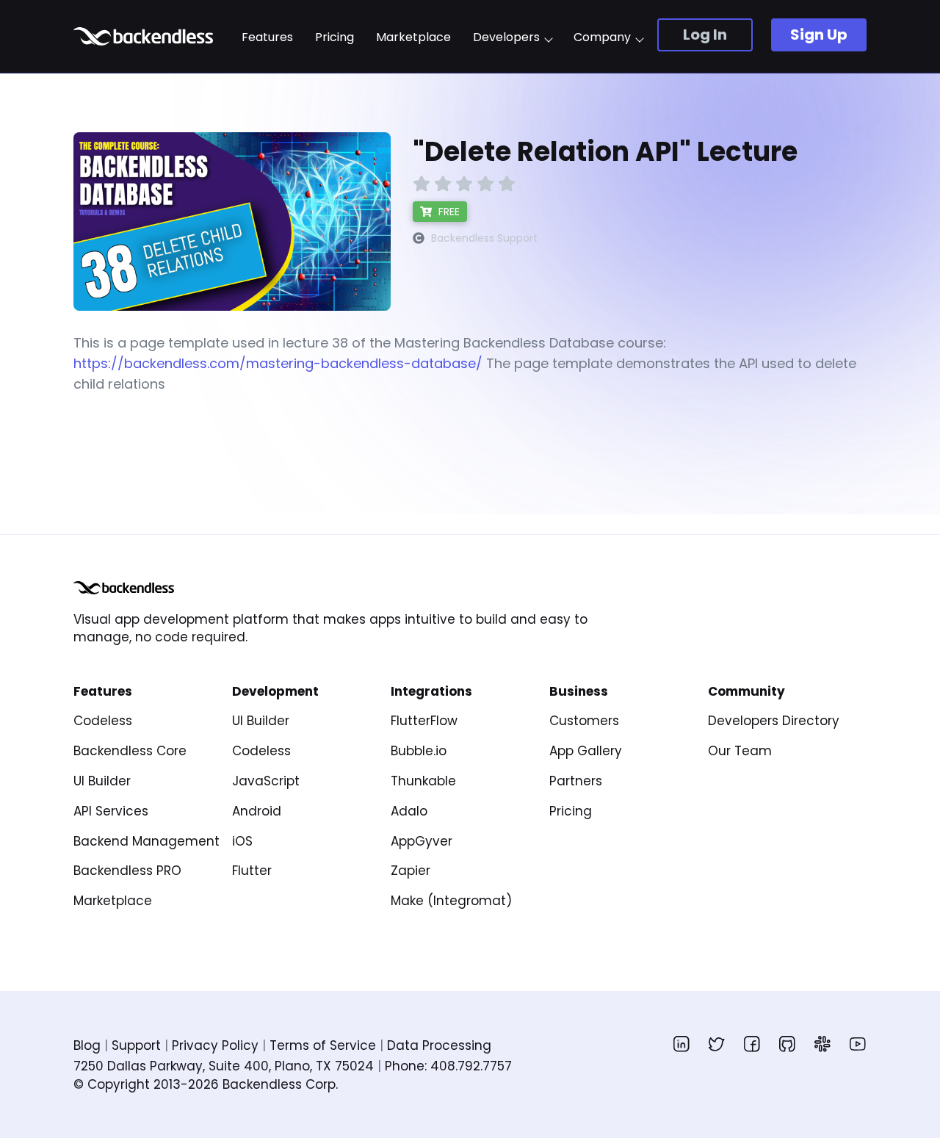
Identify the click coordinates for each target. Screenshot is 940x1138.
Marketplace (413, 37)
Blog (87, 1045)
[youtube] (858, 1044)
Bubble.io (418, 751)
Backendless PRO (127, 870)
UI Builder (102, 781)
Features (267, 37)
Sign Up (818, 34)
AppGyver (421, 841)
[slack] (822, 1044)
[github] (787, 1044)
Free (447, 211)
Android (256, 811)
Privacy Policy (215, 1045)
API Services (110, 811)
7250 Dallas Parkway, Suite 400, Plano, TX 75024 (223, 1066)
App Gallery (585, 751)
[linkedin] (681, 1044)
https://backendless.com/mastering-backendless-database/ (277, 363)
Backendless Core (130, 751)
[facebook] (752, 1044)
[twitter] (717, 1044)
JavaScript (266, 781)
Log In (705, 34)
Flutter (252, 870)
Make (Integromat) (451, 901)
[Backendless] (123, 588)
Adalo (409, 811)
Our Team (740, 751)
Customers (584, 721)
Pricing (334, 37)
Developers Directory (773, 721)
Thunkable (423, 781)
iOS (242, 841)
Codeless (102, 721)
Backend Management (146, 841)
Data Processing (439, 1045)
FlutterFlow (424, 721)
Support (136, 1045)
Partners (575, 781)
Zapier (410, 870)
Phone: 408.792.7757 (448, 1066)
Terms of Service (323, 1045)
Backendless (145, 36)
